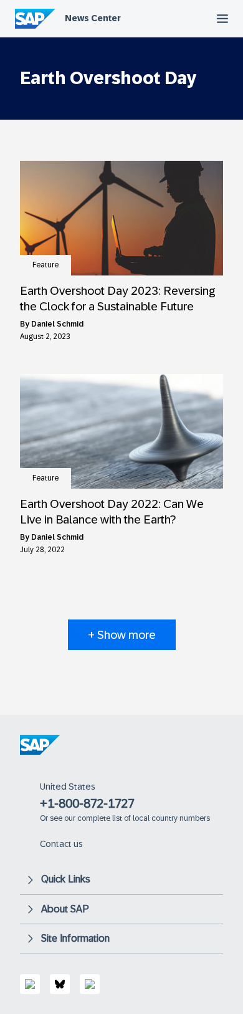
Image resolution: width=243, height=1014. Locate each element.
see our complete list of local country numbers (130, 818)
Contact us (61, 844)
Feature (45, 265)
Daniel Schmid (57, 324)
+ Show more (122, 634)
